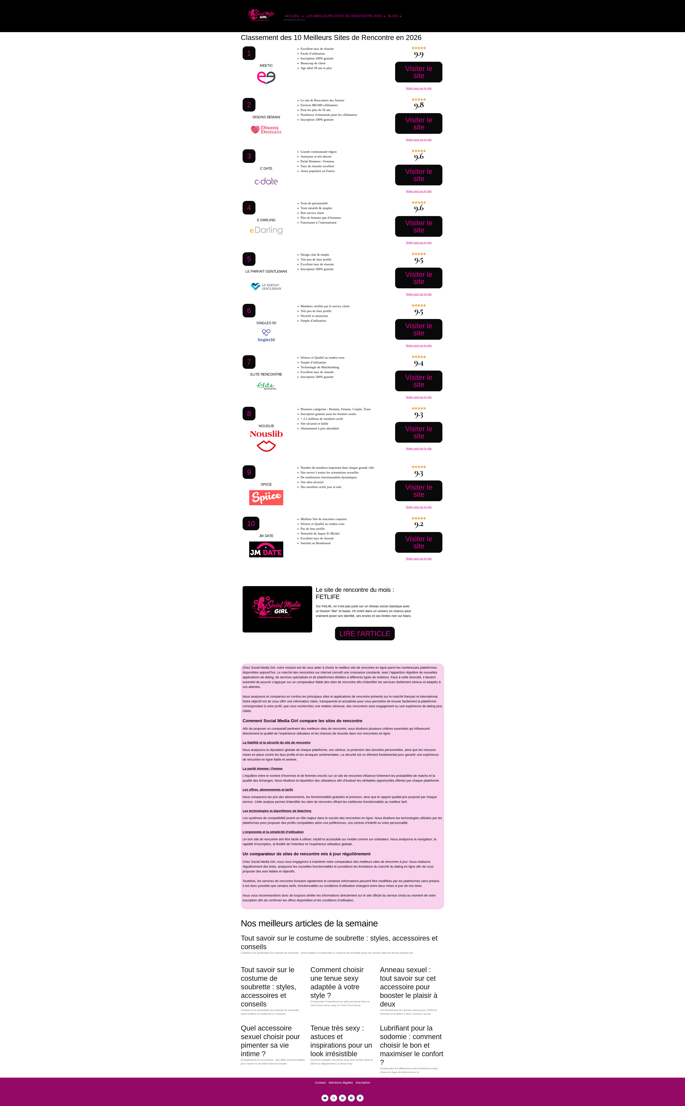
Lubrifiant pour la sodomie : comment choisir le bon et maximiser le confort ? (411, 1045)
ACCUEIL (292, 16)
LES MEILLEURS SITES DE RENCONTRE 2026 (344, 16)
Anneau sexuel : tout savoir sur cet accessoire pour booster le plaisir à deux (408, 987)
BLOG (393, 16)
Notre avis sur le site (419, 88)
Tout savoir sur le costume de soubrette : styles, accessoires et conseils (268, 987)
